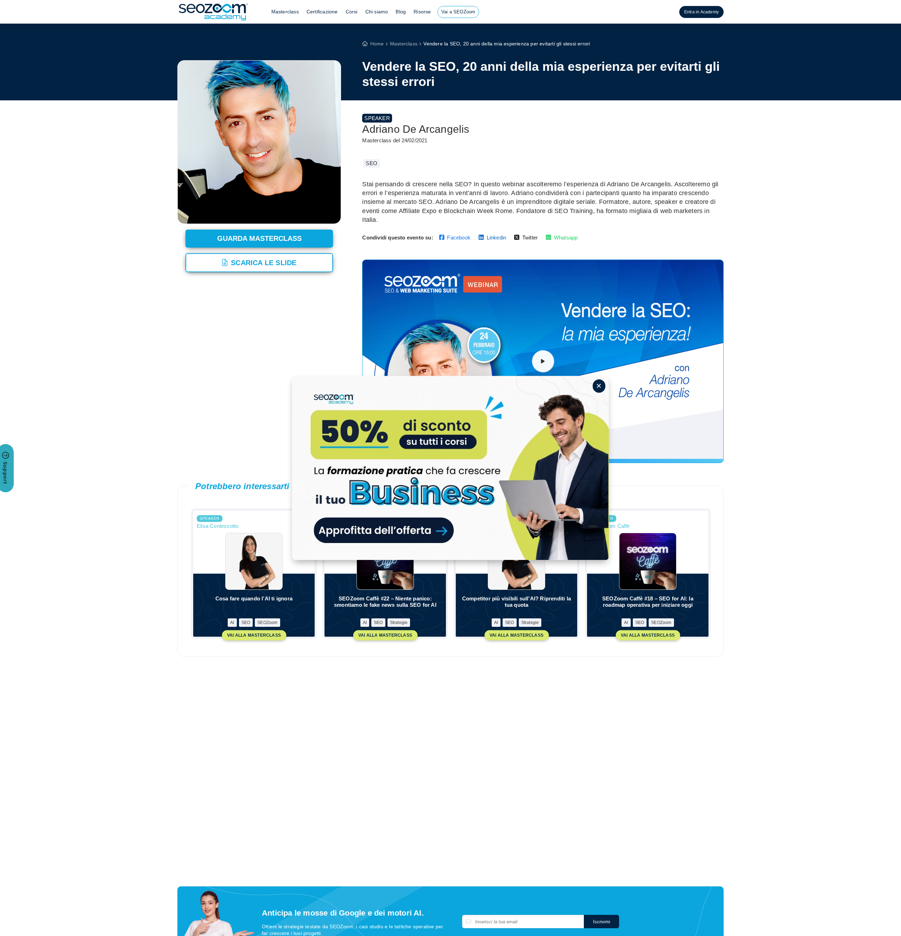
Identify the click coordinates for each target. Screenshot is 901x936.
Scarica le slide (263, 263)
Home (377, 43)
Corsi (352, 11)
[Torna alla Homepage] (213, 20)
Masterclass (285, 11)
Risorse (422, 11)
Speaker (377, 118)
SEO (371, 163)
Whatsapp (566, 238)
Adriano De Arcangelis (415, 129)
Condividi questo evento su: (397, 238)
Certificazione (322, 11)
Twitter (530, 238)
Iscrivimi (601, 921)
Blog (401, 11)
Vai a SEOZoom (458, 11)
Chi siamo (376, 11)
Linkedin (496, 238)
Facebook (459, 238)
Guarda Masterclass (259, 238)
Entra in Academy (701, 12)
